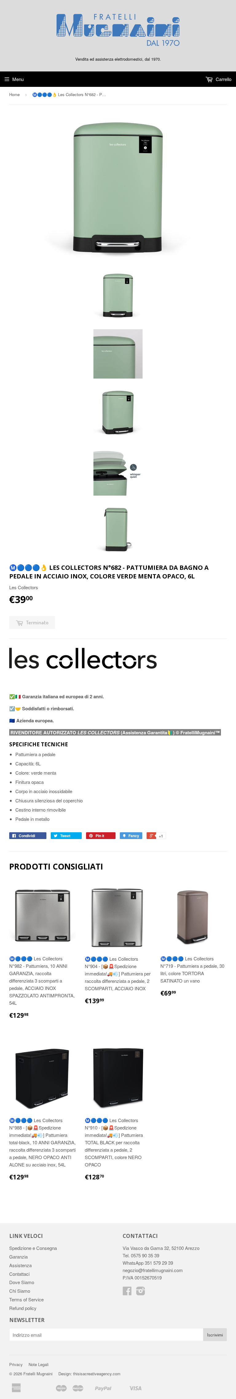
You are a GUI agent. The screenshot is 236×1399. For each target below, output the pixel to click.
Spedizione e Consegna (33, 1248)
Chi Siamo (19, 1290)
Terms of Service (26, 1299)
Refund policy (23, 1308)
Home (14, 94)
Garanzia (18, 1256)
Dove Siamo (21, 1282)
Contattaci (19, 1274)
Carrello (222, 79)
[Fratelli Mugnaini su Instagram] (140, 1292)
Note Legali (39, 1364)
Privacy (16, 1364)
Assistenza (20, 1265)
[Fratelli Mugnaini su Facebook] (127, 1292)
